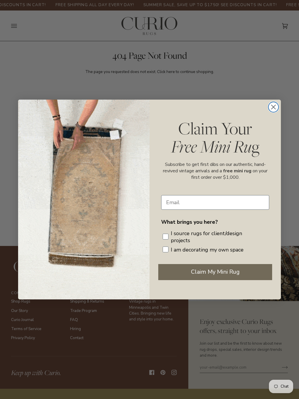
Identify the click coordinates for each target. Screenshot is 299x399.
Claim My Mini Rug (215, 272)
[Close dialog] (273, 107)
